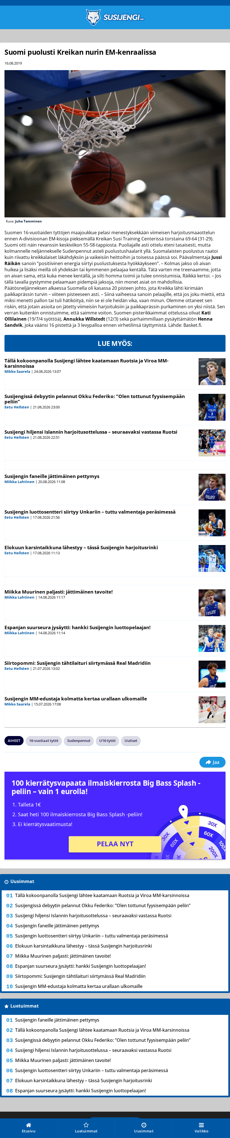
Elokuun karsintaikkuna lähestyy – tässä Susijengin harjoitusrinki (81, 547)
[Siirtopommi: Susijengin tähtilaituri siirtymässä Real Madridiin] (212, 674)
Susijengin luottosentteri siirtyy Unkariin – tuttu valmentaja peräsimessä (90, 512)
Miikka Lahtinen (19, 481)
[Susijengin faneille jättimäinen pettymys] (212, 487)
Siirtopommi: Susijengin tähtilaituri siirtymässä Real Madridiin (77, 663)
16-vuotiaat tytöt (43, 740)
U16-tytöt (107, 740)
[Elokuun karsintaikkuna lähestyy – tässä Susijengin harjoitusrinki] (212, 558)
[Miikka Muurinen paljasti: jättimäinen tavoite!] (212, 602)
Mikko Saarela (17, 371)
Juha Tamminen (28, 221)
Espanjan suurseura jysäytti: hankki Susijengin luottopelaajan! (77, 627)
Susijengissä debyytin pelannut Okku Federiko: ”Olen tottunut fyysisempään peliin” (94, 399)
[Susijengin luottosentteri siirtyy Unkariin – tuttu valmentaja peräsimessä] (212, 522)
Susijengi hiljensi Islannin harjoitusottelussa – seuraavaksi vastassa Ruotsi (90, 432)
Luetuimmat (24, 1006)
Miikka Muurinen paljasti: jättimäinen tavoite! (58, 591)
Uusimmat (22, 881)
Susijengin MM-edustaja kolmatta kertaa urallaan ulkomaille (75, 698)
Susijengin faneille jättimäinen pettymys (51, 476)
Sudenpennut (78, 740)
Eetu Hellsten (16, 407)
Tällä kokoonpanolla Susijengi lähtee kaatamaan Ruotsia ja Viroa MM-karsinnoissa (86, 363)
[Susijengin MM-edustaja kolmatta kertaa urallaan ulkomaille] (212, 709)
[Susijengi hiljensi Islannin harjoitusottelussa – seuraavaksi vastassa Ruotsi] (212, 442)
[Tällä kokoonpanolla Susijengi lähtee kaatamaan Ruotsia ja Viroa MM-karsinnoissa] (212, 371)
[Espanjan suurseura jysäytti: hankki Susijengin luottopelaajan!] (212, 638)
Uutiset (131, 740)
